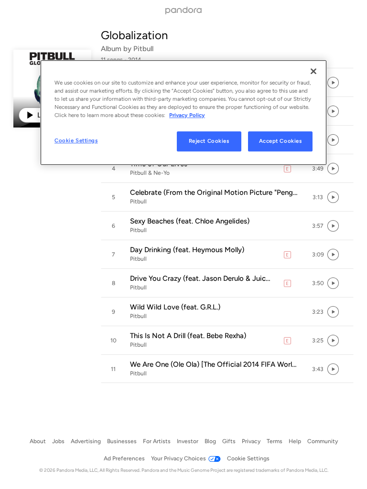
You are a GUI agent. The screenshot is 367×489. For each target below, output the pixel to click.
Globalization (134, 35)
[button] (227, 168)
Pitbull (143, 48)
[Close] (313, 71)
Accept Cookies (280, 141)
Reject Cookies (209, 141)
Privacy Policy (187, 115)
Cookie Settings (76, 140)
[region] (183, 112)
